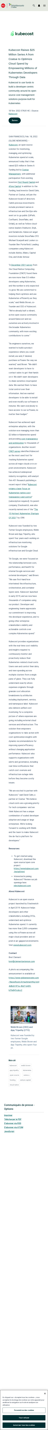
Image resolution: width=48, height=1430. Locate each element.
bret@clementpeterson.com (22, 961)
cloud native (14, 1085)
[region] (24, 1410)
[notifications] (39, 5)
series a (26, 1075)
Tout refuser (24, 1418)
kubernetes (27, 1070)
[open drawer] (44, 5)
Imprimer (8, 1115)
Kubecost (13, 114)
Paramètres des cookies (24, 1410)
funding (12, 1080)
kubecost (13, 1065)
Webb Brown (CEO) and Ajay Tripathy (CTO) (22, 1028)
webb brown (25, 1065)
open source (14, 1075)
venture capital (25, 1080)
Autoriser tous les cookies (24, 1425)
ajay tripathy (14, 1070)
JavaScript (9, 1131)
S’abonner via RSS (12, 1123)
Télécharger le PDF (13, 1119)
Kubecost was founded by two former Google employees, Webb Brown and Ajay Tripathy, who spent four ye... (24, 1041)
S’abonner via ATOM (13, 1127)
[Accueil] (12, 5)
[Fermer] (45, 1393)
